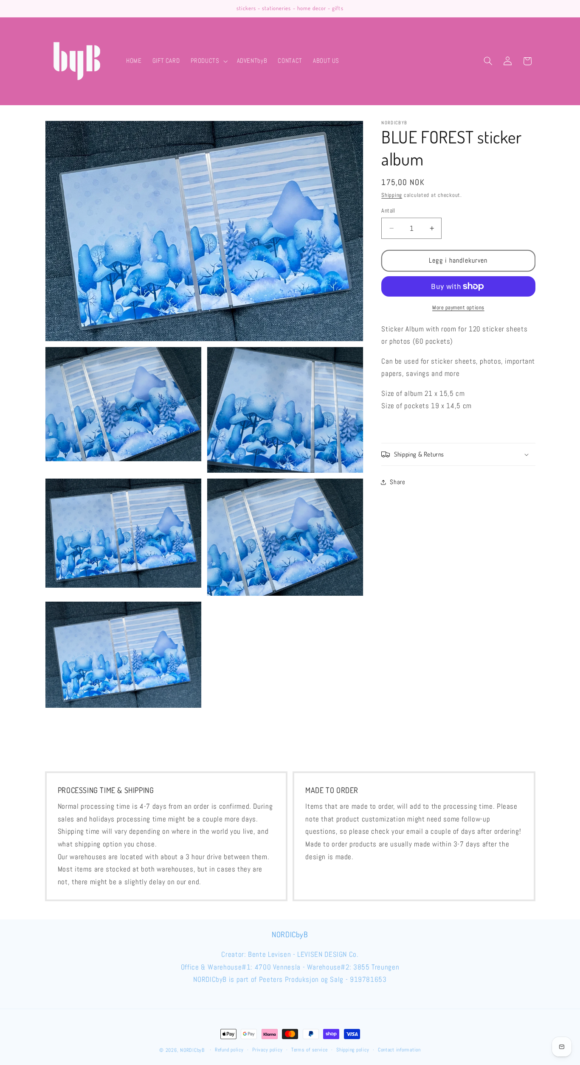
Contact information (399, 1050)
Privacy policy (267, 1050)
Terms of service (309, 1050)
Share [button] (397, 482)
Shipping (391, 195)
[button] (208, 61)
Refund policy (229, 1050)
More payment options (458, 307)
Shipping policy (352, 1050)
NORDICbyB (192, 1050)
